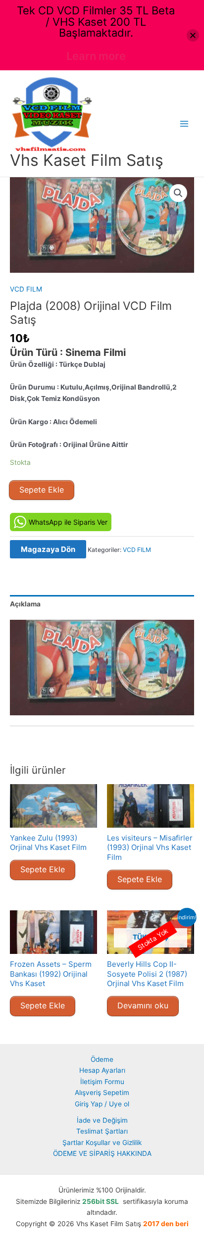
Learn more (96, 56)
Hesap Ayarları (102, 1070)
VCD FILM (26, 289)
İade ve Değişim (102, 1120)
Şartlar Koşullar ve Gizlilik (102, 1142)
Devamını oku (142, 1005)
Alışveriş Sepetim (102, 1092)
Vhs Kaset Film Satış (86, 160)
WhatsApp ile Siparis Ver (68, 522)
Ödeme (102, 1059)
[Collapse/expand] (193, 35)
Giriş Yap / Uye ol (102, 1104)
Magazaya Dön (48, 549)
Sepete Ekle (41, 490)
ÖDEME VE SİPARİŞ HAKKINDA (102, 1153)
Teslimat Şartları (102, 1131)
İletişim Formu (102, 1082)
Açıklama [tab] (25, 604)
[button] (178, 193)
